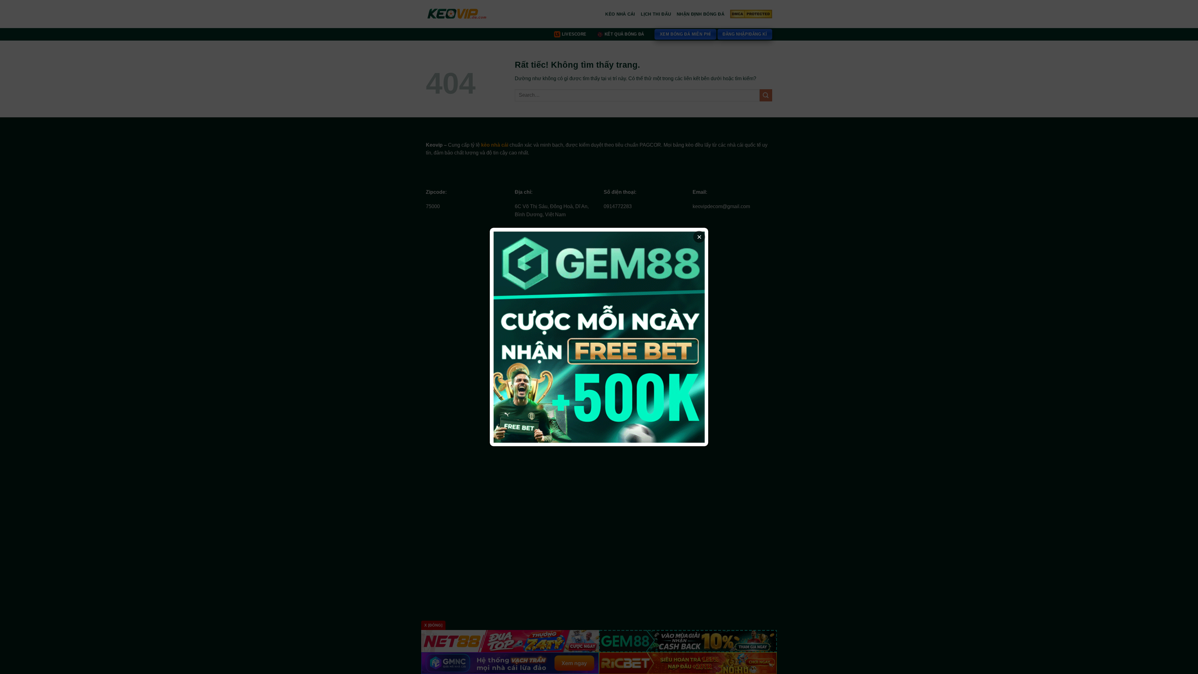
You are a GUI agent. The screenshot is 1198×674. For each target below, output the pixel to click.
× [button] (699, 237)
